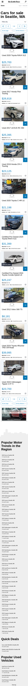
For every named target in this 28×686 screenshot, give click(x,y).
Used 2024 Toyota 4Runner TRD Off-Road (13, 347)
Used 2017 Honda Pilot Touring (11, 92)
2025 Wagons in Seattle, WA (9, 596)
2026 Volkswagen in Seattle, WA (10, 618)
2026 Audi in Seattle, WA (8, 632)
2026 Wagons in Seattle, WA (9, 623)
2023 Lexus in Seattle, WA (8, 501)
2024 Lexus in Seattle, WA (8, 492)
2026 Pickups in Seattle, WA (8, 605)
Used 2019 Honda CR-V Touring (12, 165)
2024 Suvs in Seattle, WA (8, 460)
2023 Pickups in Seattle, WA (8, 587)
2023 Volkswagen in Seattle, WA (10, 528)
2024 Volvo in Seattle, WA (8, 564)
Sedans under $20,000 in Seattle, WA (11, 650)
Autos (2, 5)
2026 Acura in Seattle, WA (8, 627)
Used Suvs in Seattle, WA (8, 667)
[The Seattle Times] (14, 2)
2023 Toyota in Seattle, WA (8, 514)
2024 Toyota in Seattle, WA (8, 469)
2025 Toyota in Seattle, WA (8, 474)
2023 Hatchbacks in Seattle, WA (9, 550)
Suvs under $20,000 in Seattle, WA (10, 645)
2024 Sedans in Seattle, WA (8, 478)
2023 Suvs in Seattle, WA (8, 465)
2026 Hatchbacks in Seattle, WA (9, 600)
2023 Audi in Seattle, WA (8, 523)
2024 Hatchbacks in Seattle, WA (9, 578)
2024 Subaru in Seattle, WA (8, 532)
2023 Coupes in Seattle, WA (8, 614)
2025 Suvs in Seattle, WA (8, 456)
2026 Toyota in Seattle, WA (8, 487)
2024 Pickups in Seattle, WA (8, 555)
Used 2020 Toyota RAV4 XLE (14, 55)
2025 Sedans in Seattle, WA (8, 519)
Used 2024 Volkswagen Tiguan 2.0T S (11, 383)
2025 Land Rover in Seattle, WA (9, 569)
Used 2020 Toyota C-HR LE (13, 200)
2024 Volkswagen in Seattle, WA (10, 546)
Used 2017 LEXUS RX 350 (13, 128)
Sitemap (14, 684)
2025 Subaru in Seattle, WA (8, 510)
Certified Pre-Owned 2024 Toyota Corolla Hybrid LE (12, 274)
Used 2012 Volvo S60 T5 (12, 309)
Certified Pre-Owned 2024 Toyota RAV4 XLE (12, 238)
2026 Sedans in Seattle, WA (8, 573)
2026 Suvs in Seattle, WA (8, 483)
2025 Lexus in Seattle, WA (8, 505)
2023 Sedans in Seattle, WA (8, 537)
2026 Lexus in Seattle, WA (8, 560)
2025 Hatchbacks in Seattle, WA (9, 582)
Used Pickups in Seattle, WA (8, 680)
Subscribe (25, 5)
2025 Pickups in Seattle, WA (8, 591)
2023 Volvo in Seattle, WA (8, 541)
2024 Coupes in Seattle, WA (8, 609)
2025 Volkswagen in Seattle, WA (10, 496)
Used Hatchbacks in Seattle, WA (9, 676)
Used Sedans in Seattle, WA (8, 671)
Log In (20, 5)
